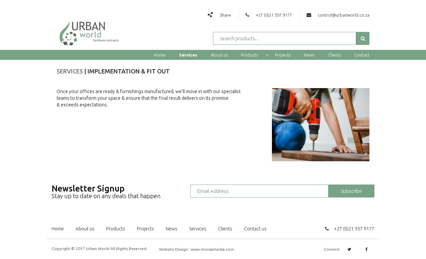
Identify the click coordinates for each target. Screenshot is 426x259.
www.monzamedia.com (212, 249)
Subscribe (351, 191)
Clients (334, 55)
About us (219, 55)
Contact (361, 55)
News (309, 55)
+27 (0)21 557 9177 (354, 228)
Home (160, 55)
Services (188, 55)
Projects (283, 55)
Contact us (255, 228)
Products (250, 55)
